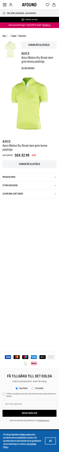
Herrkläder (39, 388)
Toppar (14, 35)
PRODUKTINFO (9, 177)
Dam (4, 35)
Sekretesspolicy (44, 420)
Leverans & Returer (13, 193)
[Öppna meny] (5, 4)
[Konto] (11, 5)
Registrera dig (29, 413)
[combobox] (29, 13)
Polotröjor (22, 35)
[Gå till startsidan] (29, 4)
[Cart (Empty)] (54, 5)
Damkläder (23, 388)
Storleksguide (10, 185)
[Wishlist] (47, 5)
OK (50, 440)
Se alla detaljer (27, 67)
